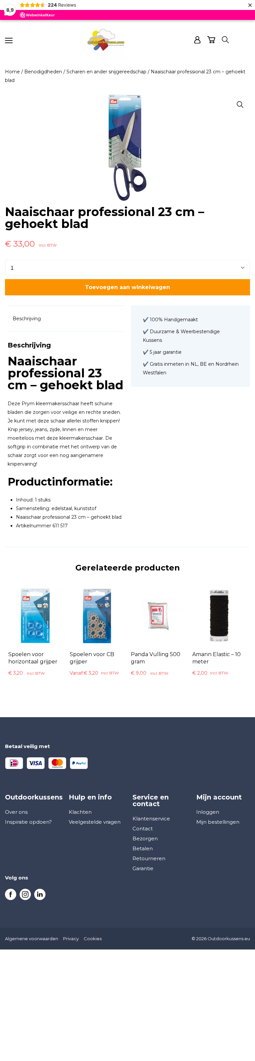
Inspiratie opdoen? (28, 822)
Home (12, 72)
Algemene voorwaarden (31, 938)
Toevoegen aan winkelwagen (127, 287)
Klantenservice (151, 818)
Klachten (80, 812)
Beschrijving (27, 319)
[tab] (27, 318)
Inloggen (207, 812)
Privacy (71, 938)
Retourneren (148, 858)
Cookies (93, 938)
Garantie (142, 868)
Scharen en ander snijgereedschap (106, 72)
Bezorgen (145, 838)
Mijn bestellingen (217, 822)
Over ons (16, 812)
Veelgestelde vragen (95, 822)
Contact (142, 828)
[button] (240, 104)
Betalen (142, 848)
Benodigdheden (43, 72)
